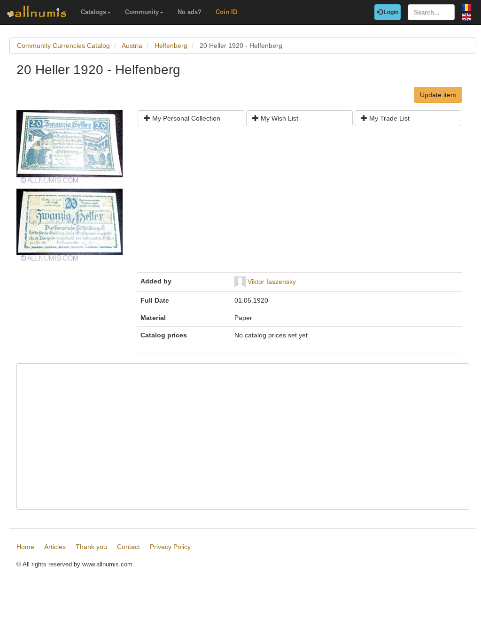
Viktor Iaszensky (272, 281)
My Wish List (278, 118)
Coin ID (226, 11)
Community (142, 11)
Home (25, 546)
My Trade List (388, 118)
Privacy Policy (170, 546)
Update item (438, 95)
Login (390, 12)
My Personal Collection (185, 118)
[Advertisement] (299, 202)
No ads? (190, 11)
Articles (55, 546)
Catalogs (93, 11)
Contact (128, 546)
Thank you (91, 546)
